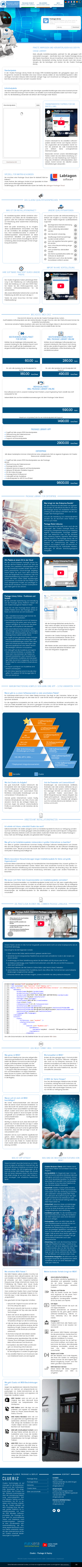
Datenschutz (51, 1559)
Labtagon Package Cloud (55, 186)
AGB (43, 1559)
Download (76, 27)
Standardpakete (9, 105)
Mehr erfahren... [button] (65, 1564)
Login (73, 5)
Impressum (60, 1559)
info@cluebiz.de (58, 1497)
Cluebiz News (31, 1488)
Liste (38, 105)
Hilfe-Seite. (53, 1037)
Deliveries (30, 1485)
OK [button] (76, 1564)
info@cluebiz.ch (58, 1486)
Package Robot (32, 1482)
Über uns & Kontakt (33, 1492)
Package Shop (32, 1479)
